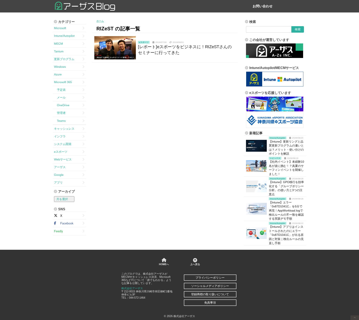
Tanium (59, 51)
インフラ (60, 136)
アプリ (58, 182)
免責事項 (210, 302)
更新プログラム (64, 59)
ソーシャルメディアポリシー (210, 286)
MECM (58, 43)
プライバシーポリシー (210, 277)
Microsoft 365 (63, 82)
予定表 (60, 89)
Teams (60, 120)
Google (59, 174)
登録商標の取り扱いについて (210, 294)
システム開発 (62, 144)
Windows (60, 66)
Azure (58, 74)
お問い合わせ (263, 6)
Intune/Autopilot (64, 35)
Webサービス (63, 159)
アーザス (60, 167)
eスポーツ (60, 151)
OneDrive (61, 105)
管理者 (60, 112)
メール (60, 97)
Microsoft (60, 28)
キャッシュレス (64, 128)
